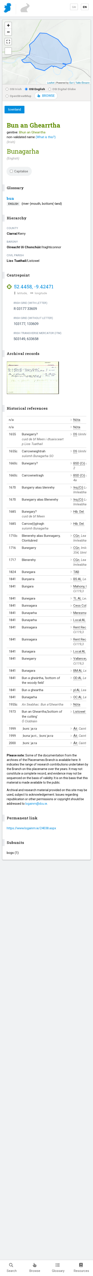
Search (12, 1271)
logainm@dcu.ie (36, 803)
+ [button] (8, 25)
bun (10, 198)
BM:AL (77, 671)
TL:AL (77, 598)
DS (75, 434)
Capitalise (21, 171)
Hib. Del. (78, 512)
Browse (34, 1271)
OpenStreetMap (20, 96)
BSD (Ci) (79, 463)
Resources (81, 1271)
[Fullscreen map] (8, 41)
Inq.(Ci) (78, 487)
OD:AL (77, 678)
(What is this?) (46, 137)
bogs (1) (13, 853)
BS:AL (77, 579)
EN (85, 7)
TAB (76, 572)
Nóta (76, 420)
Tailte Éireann (82, 82)
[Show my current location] (8, 51)
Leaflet (50, 82)
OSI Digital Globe (64, 89)
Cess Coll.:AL (82, 606)
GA (74, 7)
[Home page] (8, 8)
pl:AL (76, 690)
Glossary (58, 1271)
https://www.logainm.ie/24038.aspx (31, 828)
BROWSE (48, 96)
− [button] (8, 32)
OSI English (37, 89)
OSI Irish (16, 89)
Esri (71, 82)
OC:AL (77, 697)
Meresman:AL (83, 613)
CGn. (76, 536)
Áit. (75, 729)
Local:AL (79, 620)
